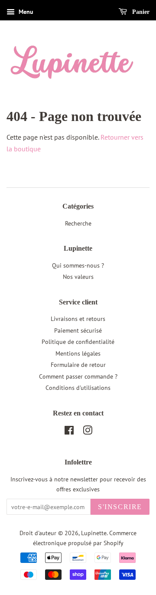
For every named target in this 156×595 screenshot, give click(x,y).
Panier (140, 12)
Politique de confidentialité (78, 342)
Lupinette (94, 533)
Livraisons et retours (78, 319)
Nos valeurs (78, 277)
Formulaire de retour (78, 365)
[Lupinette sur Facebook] (69, 432)
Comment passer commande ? (78, 376)
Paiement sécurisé (78, 330)
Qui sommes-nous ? (78, 265)
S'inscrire (120, 506)
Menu (25, 12)
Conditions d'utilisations (78, 388)
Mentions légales (78, 353)
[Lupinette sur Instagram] (87, 432)
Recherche (78, 223)
